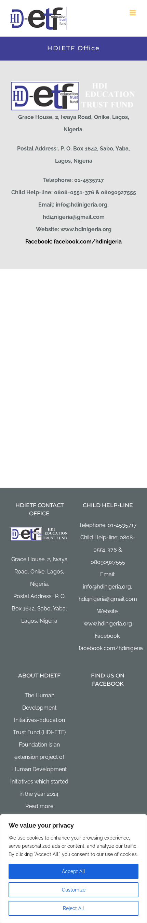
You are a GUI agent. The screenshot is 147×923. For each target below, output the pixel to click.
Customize (73, 890)
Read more (39, 806)
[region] (73, 868)
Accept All (73, 871)
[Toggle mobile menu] (133, 12)
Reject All (73, 908)
